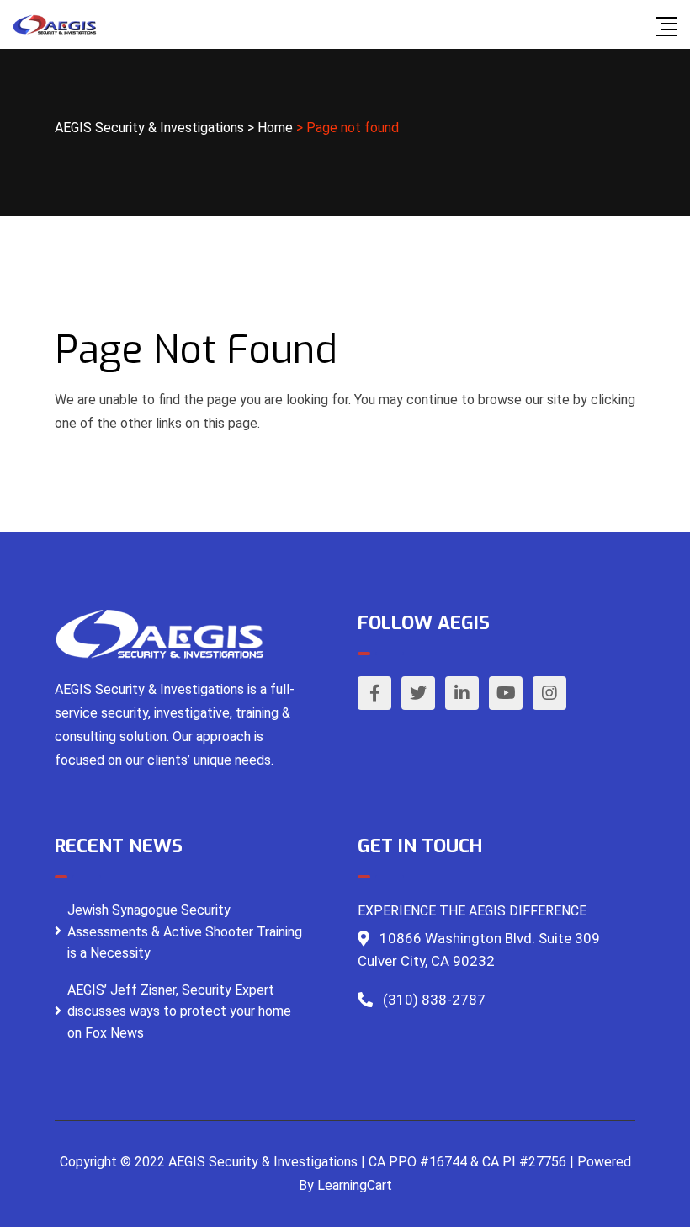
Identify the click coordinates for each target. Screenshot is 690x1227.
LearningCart (354, 1185)
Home (275, 128)
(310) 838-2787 (434, 999)
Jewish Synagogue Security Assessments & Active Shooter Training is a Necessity (184, 931)
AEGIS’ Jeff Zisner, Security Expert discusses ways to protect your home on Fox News (179, 1011)
